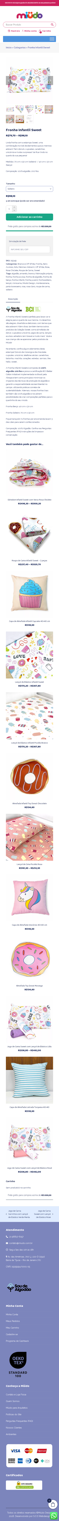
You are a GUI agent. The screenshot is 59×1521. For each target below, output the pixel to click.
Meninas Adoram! (26, 267)
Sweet (37, 270)
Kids (16, 267)
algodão (15, 273)
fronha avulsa (19, 277)
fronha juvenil (31, 280)
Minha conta (30, 31)
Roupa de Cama (26, 270)
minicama (17, 283)
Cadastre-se (12, 1334)
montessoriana (42, 283)
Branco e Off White (26, 264)
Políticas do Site (13, 1414)
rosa (23, 286)
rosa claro (30, 286)
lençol (8, 283)
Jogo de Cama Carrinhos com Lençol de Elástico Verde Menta (18, 1214)
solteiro (9, 290)
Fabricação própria (44, 273)
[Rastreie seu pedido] (9, 31)
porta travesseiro (13, 286)
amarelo (23, 273)
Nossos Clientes (14, 1427)
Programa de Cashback (17, 1341)
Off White (39, 267)
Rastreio (15, 31)
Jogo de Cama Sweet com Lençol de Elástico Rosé (42, 1214)
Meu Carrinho (12, 1328)
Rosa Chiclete (12, 270)
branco (31, 273)
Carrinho (46, 31)
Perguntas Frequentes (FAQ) (19, 1421)
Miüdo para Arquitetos (17, 1408)
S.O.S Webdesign (41, 1516)
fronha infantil (18, 280)
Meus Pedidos (13, 1321)
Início (8, 47)
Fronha (39, 264)
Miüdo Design (29, 283)
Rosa (47, 267)
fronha (9, 277)
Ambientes (11, 1434)
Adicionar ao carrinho (29, 217)
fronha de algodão (34, 277)
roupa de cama (43, 286)
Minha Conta (12, 1314)
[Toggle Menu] (52, 38)
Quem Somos (13, 1401)
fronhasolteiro (45, 280)
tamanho (10, 184)
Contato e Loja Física (16, 1394)
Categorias (20, 47)
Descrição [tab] (13, 299)
